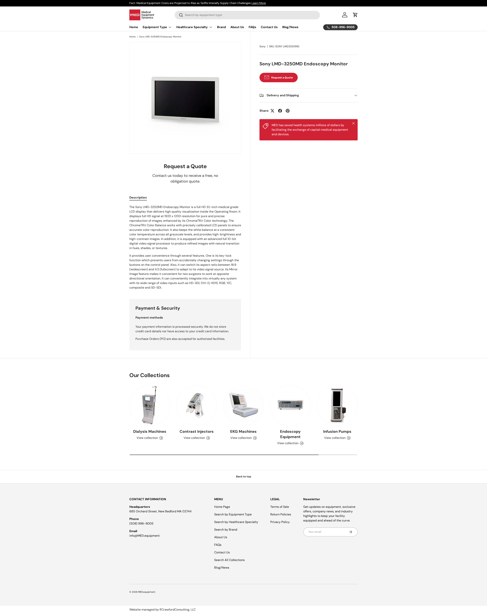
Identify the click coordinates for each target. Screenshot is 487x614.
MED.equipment (146, 591)
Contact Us (269, 27)
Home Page (222, 507)
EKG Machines (243, 431)
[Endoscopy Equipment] (290, 405)
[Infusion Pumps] (337, 405)
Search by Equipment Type (233, 514)
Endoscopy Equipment (290, 434)
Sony (262, 46)
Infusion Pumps (337, 431)
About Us (237, 27)
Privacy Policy (280, 522)
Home (133, 27)
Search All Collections (229, 560)
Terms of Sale (279, 507)
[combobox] (247, 15)
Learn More (258, 3)
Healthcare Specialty (192, 27)
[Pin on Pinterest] (287, 111)
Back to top (243, 476)
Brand (221, 27)
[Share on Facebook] (280, 111)
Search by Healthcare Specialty (236, 522)
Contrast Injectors (197, 431)
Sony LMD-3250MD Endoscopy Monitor (160, 37)
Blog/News (290, 27)
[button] (355, 15)
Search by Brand (225, 530)
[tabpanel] (185, 247)
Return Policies (280, 514)
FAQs (252, 27)
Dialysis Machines (149, 431)
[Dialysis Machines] (150, 405)
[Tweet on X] (272, 111)
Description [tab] (138, 197)
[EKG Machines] (243, 405)
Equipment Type (155, 27)
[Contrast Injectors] (196, 405)
